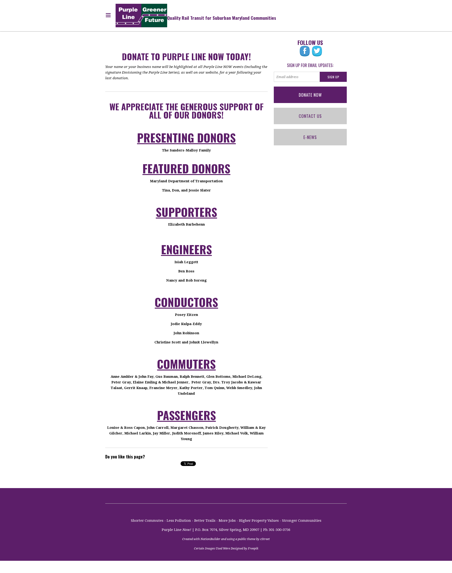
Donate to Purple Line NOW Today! (186, 56)
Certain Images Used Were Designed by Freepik (226, 548)
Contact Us (310, 116)
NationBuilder (210, 539)
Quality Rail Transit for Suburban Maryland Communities (221, 17)
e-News (310, 137)
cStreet (265, 539)
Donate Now (310, 95)
